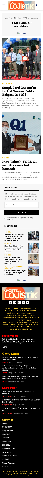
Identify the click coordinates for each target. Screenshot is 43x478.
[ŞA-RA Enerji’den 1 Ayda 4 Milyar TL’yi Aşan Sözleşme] (33, 271)
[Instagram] (14, 302)
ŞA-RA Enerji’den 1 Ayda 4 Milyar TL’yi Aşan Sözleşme (15, 272)
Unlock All (21, 212)
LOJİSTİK (7, 243)
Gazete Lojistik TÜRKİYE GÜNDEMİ (13, 267)
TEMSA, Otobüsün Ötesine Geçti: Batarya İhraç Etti (21, 409)
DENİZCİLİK (8, 255)
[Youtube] (27, 302)
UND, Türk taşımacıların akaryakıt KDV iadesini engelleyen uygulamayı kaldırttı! (20, 377)
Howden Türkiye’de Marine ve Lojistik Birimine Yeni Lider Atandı (13, 249)
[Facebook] (10, 302)
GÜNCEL (5, 158)
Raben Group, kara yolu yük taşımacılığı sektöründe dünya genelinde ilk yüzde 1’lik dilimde (19, 368)
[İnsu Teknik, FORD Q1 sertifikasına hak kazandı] (21, 133)
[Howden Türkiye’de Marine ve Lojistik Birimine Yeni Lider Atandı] (33, 248)
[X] (23, 302)
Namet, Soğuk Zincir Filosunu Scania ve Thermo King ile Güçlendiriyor (14, 237)
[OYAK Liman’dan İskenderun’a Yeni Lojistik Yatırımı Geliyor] (33, 259)
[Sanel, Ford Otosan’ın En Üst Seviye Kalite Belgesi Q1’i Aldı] (21, 59)
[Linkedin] (19, 302)
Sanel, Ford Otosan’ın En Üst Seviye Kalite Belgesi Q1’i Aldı (19, 91)
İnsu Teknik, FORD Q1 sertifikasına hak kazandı (19, 165)
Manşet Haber (7, 396)
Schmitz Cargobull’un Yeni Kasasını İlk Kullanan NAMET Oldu (21, 401)
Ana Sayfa (9, 18)
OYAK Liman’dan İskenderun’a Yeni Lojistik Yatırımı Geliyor (13, 260)
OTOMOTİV (7, 84)
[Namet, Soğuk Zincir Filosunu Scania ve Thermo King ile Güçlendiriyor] (33, 236)
